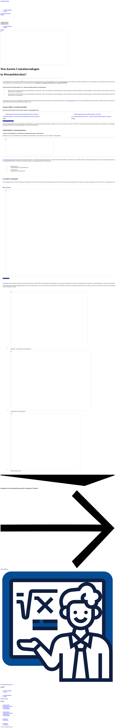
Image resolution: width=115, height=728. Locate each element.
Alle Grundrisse (6, 278)
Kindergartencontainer (10, 159)
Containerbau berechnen (6, 13)
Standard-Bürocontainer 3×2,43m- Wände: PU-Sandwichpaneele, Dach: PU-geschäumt (21, 116)
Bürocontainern (64, 81)
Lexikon (5, 11)
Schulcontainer (6, 705)
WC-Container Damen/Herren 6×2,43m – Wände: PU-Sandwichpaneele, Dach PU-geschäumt (91, 116)
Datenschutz (5, 720)
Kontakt (2, 14)
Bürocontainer (6, 707)
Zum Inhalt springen (5, 1)
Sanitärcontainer (70, 100)
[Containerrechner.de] (13, 7)
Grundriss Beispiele (7, 10)
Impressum (5, 718)
